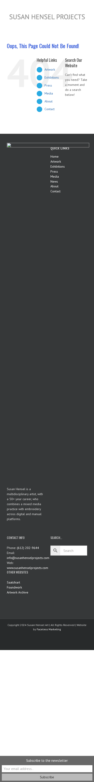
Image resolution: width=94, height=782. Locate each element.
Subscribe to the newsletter (47, 760)
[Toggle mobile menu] (85, 23)
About (48, 101)
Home (54, 156)
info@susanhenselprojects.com (28, 558)
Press (48, 85)
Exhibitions (51, 77)
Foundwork (14, 587)
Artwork (49, 69)
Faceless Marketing (49, 629)
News (54, 181)
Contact (49, 109)
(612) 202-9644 (28, 548)
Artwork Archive (17, 592)
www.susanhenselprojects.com (27, 568)
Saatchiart (13, 582)
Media (48, 93)
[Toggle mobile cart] (77, 23)
